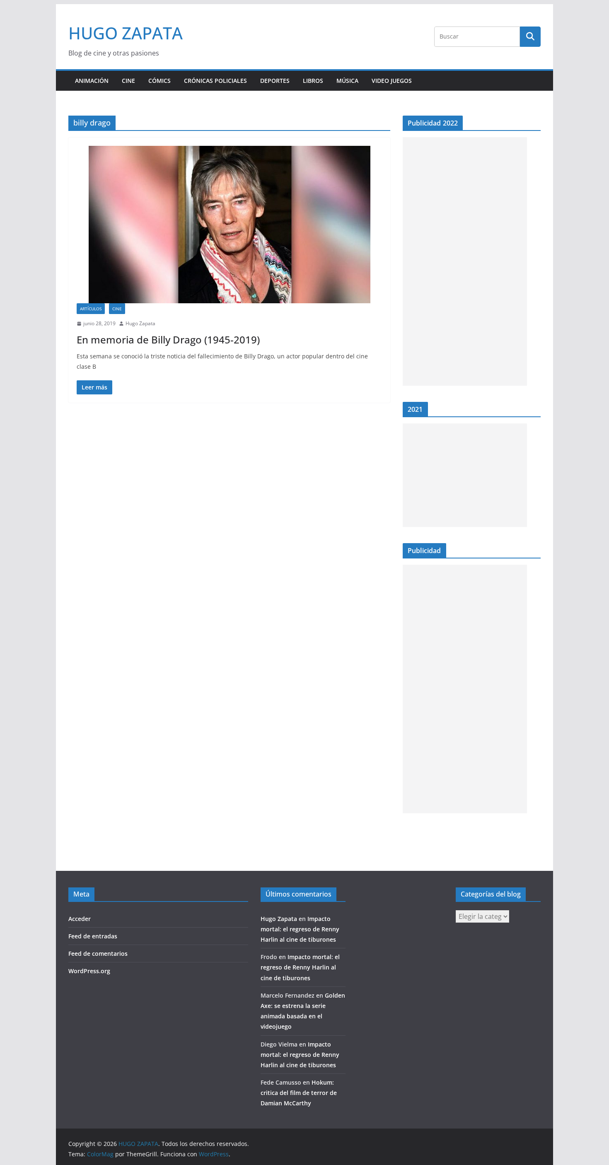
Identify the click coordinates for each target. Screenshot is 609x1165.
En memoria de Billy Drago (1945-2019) (168, 339)
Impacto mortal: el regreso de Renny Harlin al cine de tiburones (300, 929)
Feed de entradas (92, 936)
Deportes (275, 81)
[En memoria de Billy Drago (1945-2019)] (229, 224)
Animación (92, 81)
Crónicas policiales (215, 81)
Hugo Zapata (140, 323)
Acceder (79, 919)
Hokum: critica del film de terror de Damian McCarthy (299, 1092)
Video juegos (392, 81)
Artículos (91, 309)
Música (347, 81)
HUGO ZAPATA (125, 33)
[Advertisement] (465, 261)
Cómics (159, 81)
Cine (128, 81)
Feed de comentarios (98, 953)
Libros (313, 81)
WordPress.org (89, 971)
